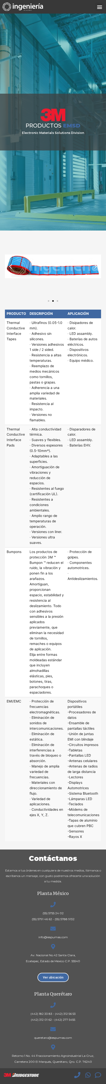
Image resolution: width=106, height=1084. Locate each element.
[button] (99, 7)
